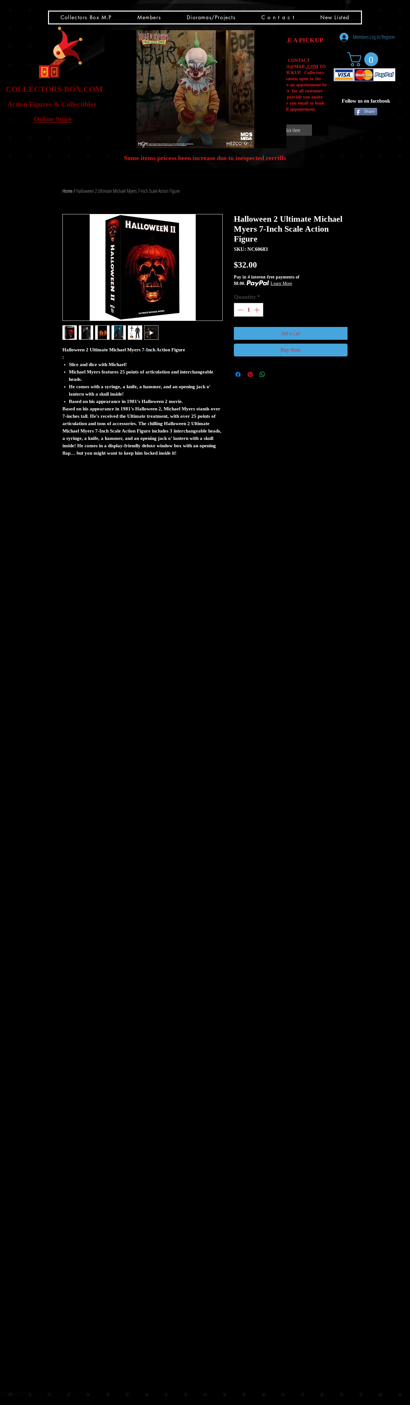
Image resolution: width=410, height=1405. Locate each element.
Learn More (281, 283)
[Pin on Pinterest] (250, 374)
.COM (312, 66)
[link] (364, 59)
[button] (195, 89)
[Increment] (257, 309)
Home (67, 190)
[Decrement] (240, 309)
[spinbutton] (248, 309)
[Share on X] (274, 374)
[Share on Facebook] (238, 374)
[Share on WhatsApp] (262, 374)
